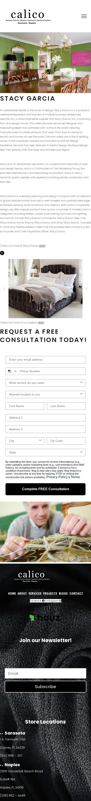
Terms (75, 477)
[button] (4, 288)
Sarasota (15, 733)
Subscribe (45, 687)
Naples (12, 765)
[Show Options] (81, 382)
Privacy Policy (57, 477)
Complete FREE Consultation (45, 489)
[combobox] (12, 371)
